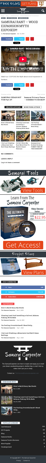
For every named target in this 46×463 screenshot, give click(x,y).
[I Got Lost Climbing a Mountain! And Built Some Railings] (8, 136)
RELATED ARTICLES (13, 107)
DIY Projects (5, 120)
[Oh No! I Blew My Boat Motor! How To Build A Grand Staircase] (23, 136)
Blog (3, 18)
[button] (42, 10)
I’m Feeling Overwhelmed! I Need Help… (36, 124)
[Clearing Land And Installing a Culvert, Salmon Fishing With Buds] (23, 116)
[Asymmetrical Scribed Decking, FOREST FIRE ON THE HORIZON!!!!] (38, 136)
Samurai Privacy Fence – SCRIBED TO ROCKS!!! (34, 98)
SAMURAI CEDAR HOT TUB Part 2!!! (11, 98)
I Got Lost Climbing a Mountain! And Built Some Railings (8, 145)
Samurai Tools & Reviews (10, 440)
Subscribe (39, 297)
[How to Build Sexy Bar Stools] (8, 116)
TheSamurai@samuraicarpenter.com (27, 373)
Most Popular (5, 443)
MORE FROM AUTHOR (32, 107)
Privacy (18, 460)
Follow (40, 292)
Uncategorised (6, 447)
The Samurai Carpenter (9, 34)
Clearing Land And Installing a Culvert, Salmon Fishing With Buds (29, 398)
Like (42, 287)
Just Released (11, 18)
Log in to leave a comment (10, 162)
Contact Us (26, 460)
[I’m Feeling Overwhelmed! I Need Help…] (38, 116)
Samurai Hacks (23, 18)
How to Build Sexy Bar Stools (12, 308)
